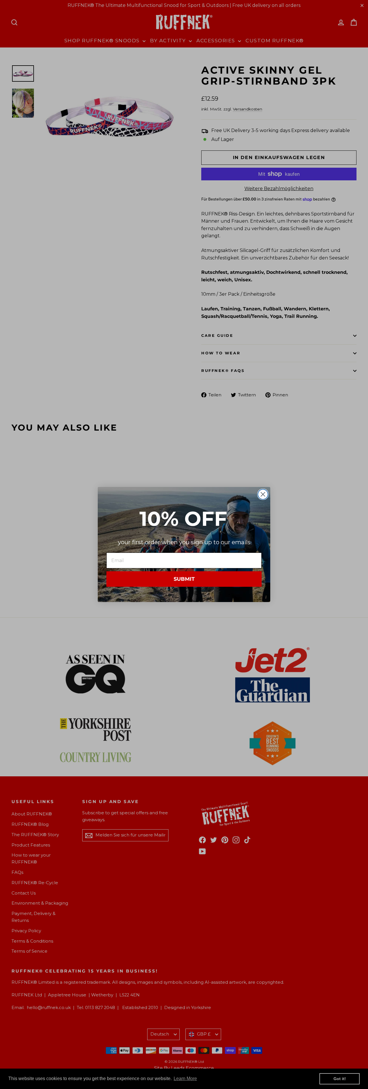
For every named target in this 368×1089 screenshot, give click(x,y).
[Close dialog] (263, 494)
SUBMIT (184, 579)
